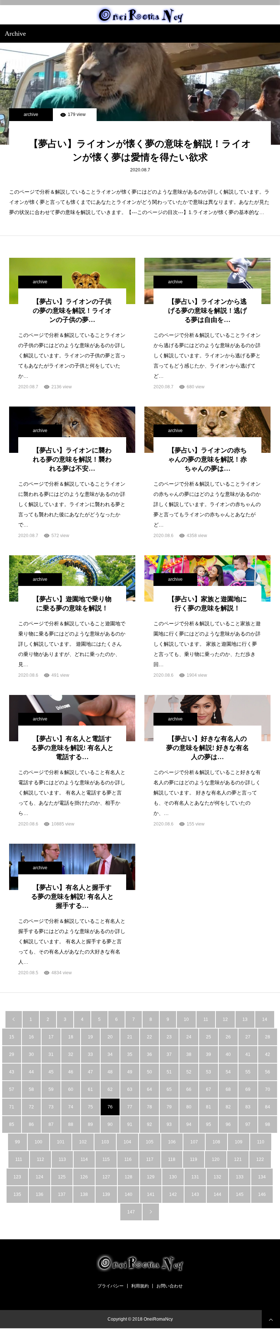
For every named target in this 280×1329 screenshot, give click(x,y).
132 (217, 1177)
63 (129, 1089)
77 (129, 1107)
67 (208, 1089)
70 (267, 1089)
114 (84, 1159)
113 (62, 1159)
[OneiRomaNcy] (140, 15)
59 (51, 1089)
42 (267, 1054)
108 (216, 1142)
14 (264, 1019)
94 (188, 1124)
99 (17, 1142)
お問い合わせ (169, 1286)
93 (169, 1124)
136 (39, 1194)
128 (128, 1177)
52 (188, 1072)
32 (70, 1054)
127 (106, 1177)
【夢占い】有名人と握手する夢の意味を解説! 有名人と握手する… (72, 896)
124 (39, 1177)
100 (38, 1142)
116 (128, 1159)
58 (31, 1089)
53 (208, 1072)
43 (11, 1072)
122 (260, 1159)
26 (228, 1037)
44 (31, 1072)
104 (127, 1142)
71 (11, 1107)
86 (31, 1124)
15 (11, 1037)
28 (267, 1037)
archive (31, 114)
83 (247, 1107)
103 (105, 1142)
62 (110, 1089)
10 (186, 1019)
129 (151, 1177)
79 (169, 1107)
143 (195, 1194)
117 (149, 1159)
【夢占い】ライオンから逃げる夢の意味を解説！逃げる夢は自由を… (207, 310)
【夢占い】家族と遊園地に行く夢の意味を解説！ (207, 603)
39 (208, 1054)
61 (90, 1089)
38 (188, 1054)
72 (31, 1107)
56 (267, 1072)
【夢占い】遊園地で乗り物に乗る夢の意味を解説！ (72, 603)
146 (262, 1194)
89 (90, 1124)
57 (11, 1089)
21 (129, 1037)
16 (31, 1037)
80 (188, 1107)
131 (195, 1177)
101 (61, 1142)
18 (70, 1037)
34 (110, 1054)
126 (84, 1177)
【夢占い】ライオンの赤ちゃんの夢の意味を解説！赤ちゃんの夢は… (207, 459)
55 (247, 1072)
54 (228, 1072)
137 (62, 1194)
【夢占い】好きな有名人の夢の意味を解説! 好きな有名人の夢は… (207, 748)
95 (208, 1124)
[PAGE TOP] (271, 1319)
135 (17, 1194)
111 (18, 1159)
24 (188, 1037)
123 (17, 1177)
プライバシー (110, 1286)
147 (131, 1212)
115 (106, 1159)
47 (90, 1072)
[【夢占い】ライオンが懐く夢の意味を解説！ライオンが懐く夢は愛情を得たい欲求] (140, 94)
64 (149, 1089)
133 (240, 1177)
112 (40, 1159)
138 (84, 1194)
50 (149, 1072)
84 (267, 1107)
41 (247, 1054)
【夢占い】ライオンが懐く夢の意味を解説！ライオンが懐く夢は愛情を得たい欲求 (140, 150)
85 (11, 1124)
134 (262, 1177)
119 (193, 1159)
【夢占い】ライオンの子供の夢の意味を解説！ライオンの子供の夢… (72, 310)
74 (70, 1107)
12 (225, 1019)
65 (169, 1089)
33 (90, 1054)
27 (247, 1037)
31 (51, 1054)
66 (188, 1089)
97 (247, 1124)
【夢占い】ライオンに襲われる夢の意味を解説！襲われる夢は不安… (72, 459)
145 (240, 1194)
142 (173, 1194)
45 (51, 1072)
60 (70, 1089)
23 (169, 1037)
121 (238, 1159)
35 (129, 1054)
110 (260, 1142)
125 (62, 1177)
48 (110, 1072)
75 (90, 1107)
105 (149, 1142)
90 (110, 1124)
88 (70, 1124)
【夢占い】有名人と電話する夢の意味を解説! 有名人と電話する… (72, 748)
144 (217, 1194)
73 (51, 1107)
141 (151, 1194)
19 (90, 1037)
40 (228, 1054)
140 (128, 1194)
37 (169, 1054)
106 (172, 1142)
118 (171, 1159)
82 (228, 1107)
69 (247, 1089)
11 (205, 1019)
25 (208, 1037)
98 (267, 1124)
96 (228, 1124)
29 (11, 1054)
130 (173, 1177)
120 (215, 1159)
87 (51, 1124)
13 (245, 1019)
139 (106, 1194)
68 (228, 1089)
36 (149, 1054)
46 (70, 1072)
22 (149, 1037)
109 (238, 1142)
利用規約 (140, 1286)
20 (110, 1037)
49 (129, 1072)
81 (208, 1107)
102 (83, 1142)
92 (149, 1124)
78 (149, 1107)
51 (169, 1072)
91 (129, 1124)
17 (51, 1037)
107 (194, 1142)
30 (31, 1054)
